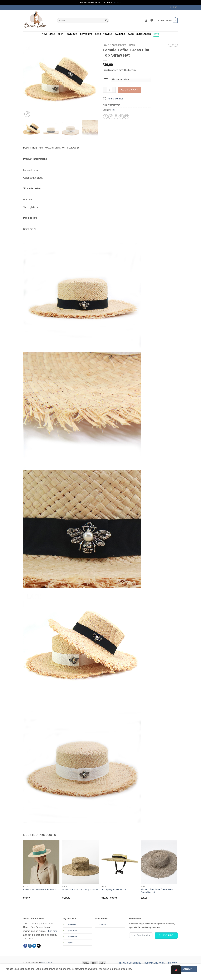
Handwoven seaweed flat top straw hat (80, 889)
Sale (52, 34)
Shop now (52, 931)
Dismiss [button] (116, 2)
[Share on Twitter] (110, 116)
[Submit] (106, 20)
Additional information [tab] (52, 148)
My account (72, 936)
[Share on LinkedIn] (126, 116)
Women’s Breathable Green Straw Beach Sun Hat (157, 890)
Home (106, 45)
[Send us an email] (176, 7)
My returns (72, 930)
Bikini (61, 34)
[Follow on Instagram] (173, 7)
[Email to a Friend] (116, 116)
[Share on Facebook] (105, 116)
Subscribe (166, 935)
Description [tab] (30, 148)
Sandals (120, 34)
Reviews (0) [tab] (73, 148)
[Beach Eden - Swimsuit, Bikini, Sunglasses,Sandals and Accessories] (38, 20)
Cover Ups (86, 34)
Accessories (119, 45)
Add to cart (129, 89)
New (44, 34)
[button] (146, 20)
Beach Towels (103, 34)
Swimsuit (72, 34)
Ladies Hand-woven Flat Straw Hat (39, 889)
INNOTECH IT (48, 962)
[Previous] (28, 80)
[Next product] (170, 45)
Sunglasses (143, 34)
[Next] (93, 80)
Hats (156, 34)
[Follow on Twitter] (34, 946)
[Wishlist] (151, 20)
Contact (102, 924)
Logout (70, 942)
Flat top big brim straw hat (114, 889)
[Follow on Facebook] (171, 7)
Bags (131, 34)
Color (105, 79)
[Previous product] (175, 45)
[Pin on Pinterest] (121, 116)
